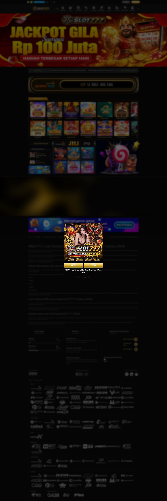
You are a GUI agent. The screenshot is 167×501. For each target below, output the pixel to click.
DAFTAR (74, 265)
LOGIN (93, 265)
